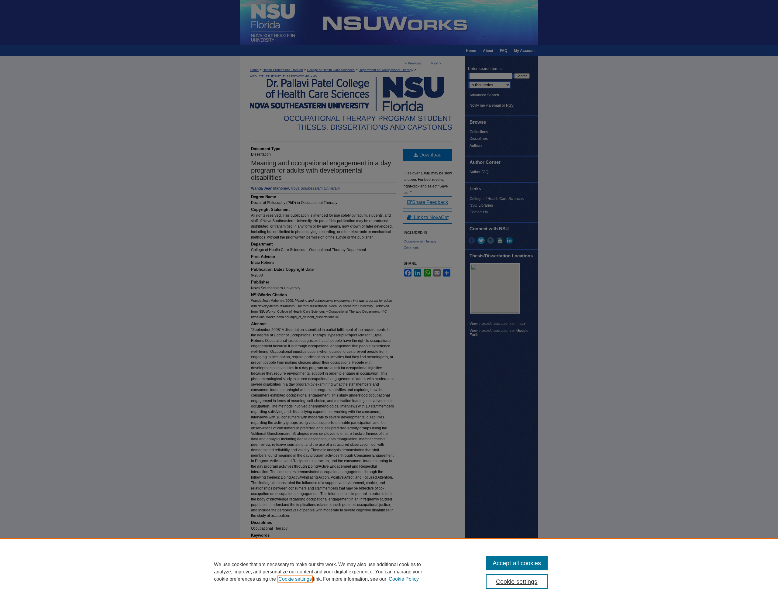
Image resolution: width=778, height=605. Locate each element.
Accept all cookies (517, 563)
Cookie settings (295, 579)
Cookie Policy (404, 579)
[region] (389, 571)
